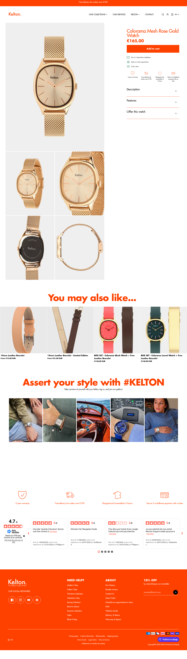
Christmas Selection (75, 594)
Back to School (73, 607)
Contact (149, 14)
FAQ (107, 607)
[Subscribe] (175, 592)
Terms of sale (82, 640)
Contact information (87, 636)
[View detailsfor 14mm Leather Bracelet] (23, 330)
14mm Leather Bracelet (12, 355)
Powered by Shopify (172, 644)
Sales (69, 615)
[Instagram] (20, 600)
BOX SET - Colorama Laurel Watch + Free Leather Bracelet (161, 357)
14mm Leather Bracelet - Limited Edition (67, 355)
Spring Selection (74, 602)
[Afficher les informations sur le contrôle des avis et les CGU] (24, 536)
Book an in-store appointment (139, 62)
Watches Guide (111, 611)
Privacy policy (73, 636)
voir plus (53, 531)
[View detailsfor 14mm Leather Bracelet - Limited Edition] (70, 330)
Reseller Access (111, 589)
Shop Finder (110, 598)
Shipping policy (112, 636)
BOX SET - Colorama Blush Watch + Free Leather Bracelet (114, 357)
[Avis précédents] (28, 534)
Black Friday (72, 619)
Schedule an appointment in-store (119, 602)
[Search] (163, 14)
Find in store (135, 66)
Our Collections (97, 14)
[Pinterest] (37, 600)
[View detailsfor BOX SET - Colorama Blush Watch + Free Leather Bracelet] (117, 330)
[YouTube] (28, 600)
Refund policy (100, 636)
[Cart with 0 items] (172, 14)
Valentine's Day (73, 598)
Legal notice (92, 640)
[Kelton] (15, 14)
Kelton (134, 14)
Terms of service (104, 640)
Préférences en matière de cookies (93, 643)
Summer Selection (74, 611)
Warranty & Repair (113, 619)
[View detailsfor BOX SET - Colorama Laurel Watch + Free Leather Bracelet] (163, 330)
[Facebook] (12, 600)
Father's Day (72, 589)
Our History (110, 585)
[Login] (167, 14)
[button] (172, 14)
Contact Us (109, 594)
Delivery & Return (112, 615)
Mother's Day (72, 585)
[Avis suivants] (182, 534)
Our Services (119, 14)
